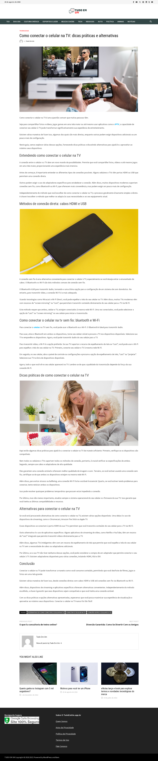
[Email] (152, 2)
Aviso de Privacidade (65, 727)
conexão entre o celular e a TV (99, 612)
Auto (100, 21)
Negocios (90, 21)
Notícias (131, 21)
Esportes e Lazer (50, 21)
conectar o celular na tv (75, 612)
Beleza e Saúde (67, 21)
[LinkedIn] (146, 2)
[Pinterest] (143, 2)
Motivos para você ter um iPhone (75, 688)
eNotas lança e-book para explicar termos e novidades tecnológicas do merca (117, 691)
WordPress (47, 757)
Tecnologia (24, 31)
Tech (80, 21)
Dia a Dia (16, 21)
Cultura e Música (31, 21)
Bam (57, 757)
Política (110, 21)
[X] (140, 2)
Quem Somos (61, 721)
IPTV (117, 124)
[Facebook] (133, 2)
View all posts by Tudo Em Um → (49, 643)
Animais (120, 21)
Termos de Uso (62, 740)
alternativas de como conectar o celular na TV (46, 612)
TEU (8, 21)
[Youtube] (137, 2)
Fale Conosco (61, 746)
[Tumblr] (149, 2)
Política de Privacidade (66, 733)
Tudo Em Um (30, 41)
